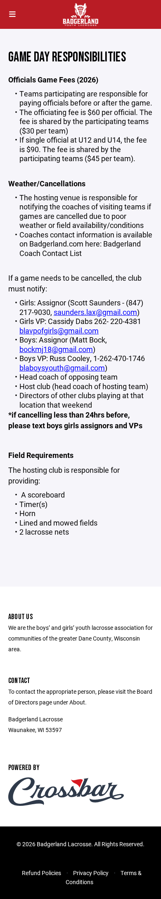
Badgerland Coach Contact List (80, 248)
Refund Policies (41, 873)
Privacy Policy (91, 873)
